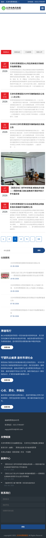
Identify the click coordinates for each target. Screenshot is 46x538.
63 (39, 239)
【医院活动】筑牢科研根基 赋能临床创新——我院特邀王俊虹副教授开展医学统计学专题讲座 (27, 191)
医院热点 (6, 52)
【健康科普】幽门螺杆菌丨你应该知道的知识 (19, 483)
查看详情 (7, 347)
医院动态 (17, 52)
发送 (23, 527)
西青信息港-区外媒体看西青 (26, 447)
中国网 (28, 452)
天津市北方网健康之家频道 (34, 443)
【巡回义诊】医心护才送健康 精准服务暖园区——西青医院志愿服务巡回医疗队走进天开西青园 (24, 475)
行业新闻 (28, 52)
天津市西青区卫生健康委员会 (11, 443)
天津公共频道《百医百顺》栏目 (12, 452)
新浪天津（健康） (7, 447)
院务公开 (39, 52)
